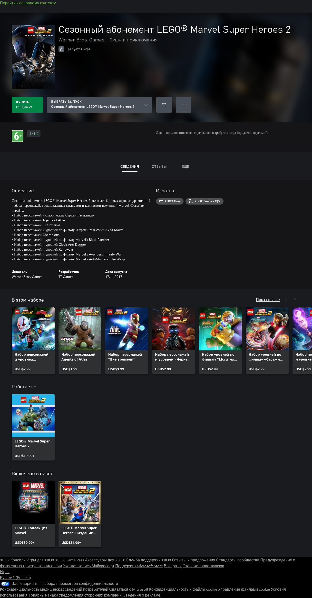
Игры (5, 571)
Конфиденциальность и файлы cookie (183, 589)
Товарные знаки (43, 595)
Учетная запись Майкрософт (88, 565)
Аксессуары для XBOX (105, 559)
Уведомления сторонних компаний (90, 595)
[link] (33, 340)
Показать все (268, 299)
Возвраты (173, 565)
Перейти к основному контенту (28, 2)
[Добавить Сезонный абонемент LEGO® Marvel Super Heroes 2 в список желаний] (164, 105)
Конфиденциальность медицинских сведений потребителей (54, 589)
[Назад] (286, 300)
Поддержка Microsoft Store (139, 565)
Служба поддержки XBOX (149, 559)
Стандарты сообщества (237, 559)
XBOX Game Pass (69, 559)
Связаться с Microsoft (128, 589)
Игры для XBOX (41, 559)
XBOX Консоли (13, 559)
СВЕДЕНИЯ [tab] (129, 166)
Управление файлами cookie (244, 589)
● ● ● (183, 104)
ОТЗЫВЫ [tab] (159, 166)
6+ (31, 133)
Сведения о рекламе (141, 595)
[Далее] (295, 300)
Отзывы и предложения (193, 559)
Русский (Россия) (15, 577)
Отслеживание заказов (203, 565)
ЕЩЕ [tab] (185, 166)
